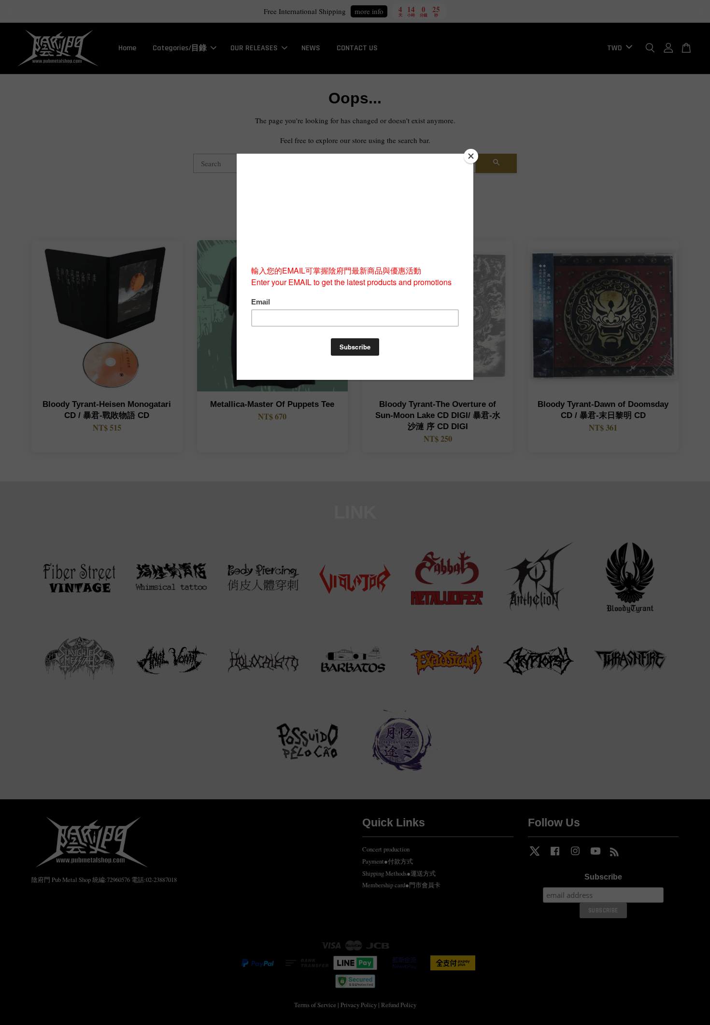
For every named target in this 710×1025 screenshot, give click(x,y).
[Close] (471, 156)
